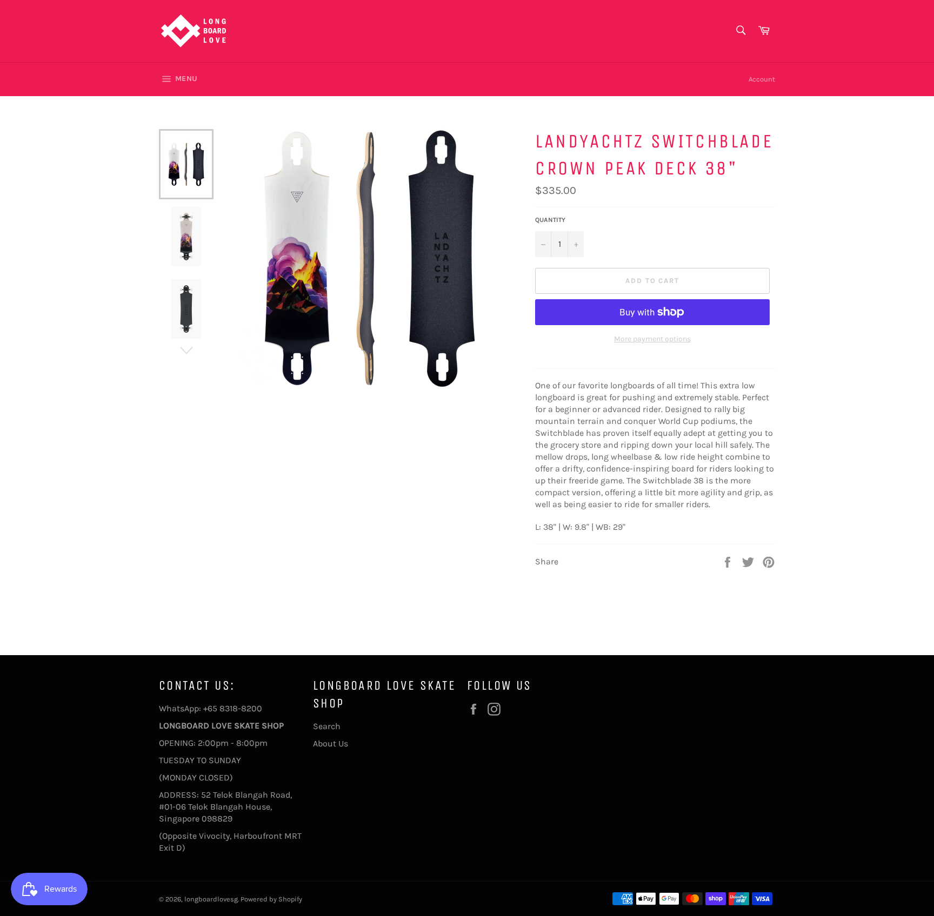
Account (762, 79)
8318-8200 (240, 708)
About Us (330, 743)
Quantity (550, 220)
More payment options (652, 339)
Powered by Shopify (271, 899)
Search (327, 726)
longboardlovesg (211, 899)
